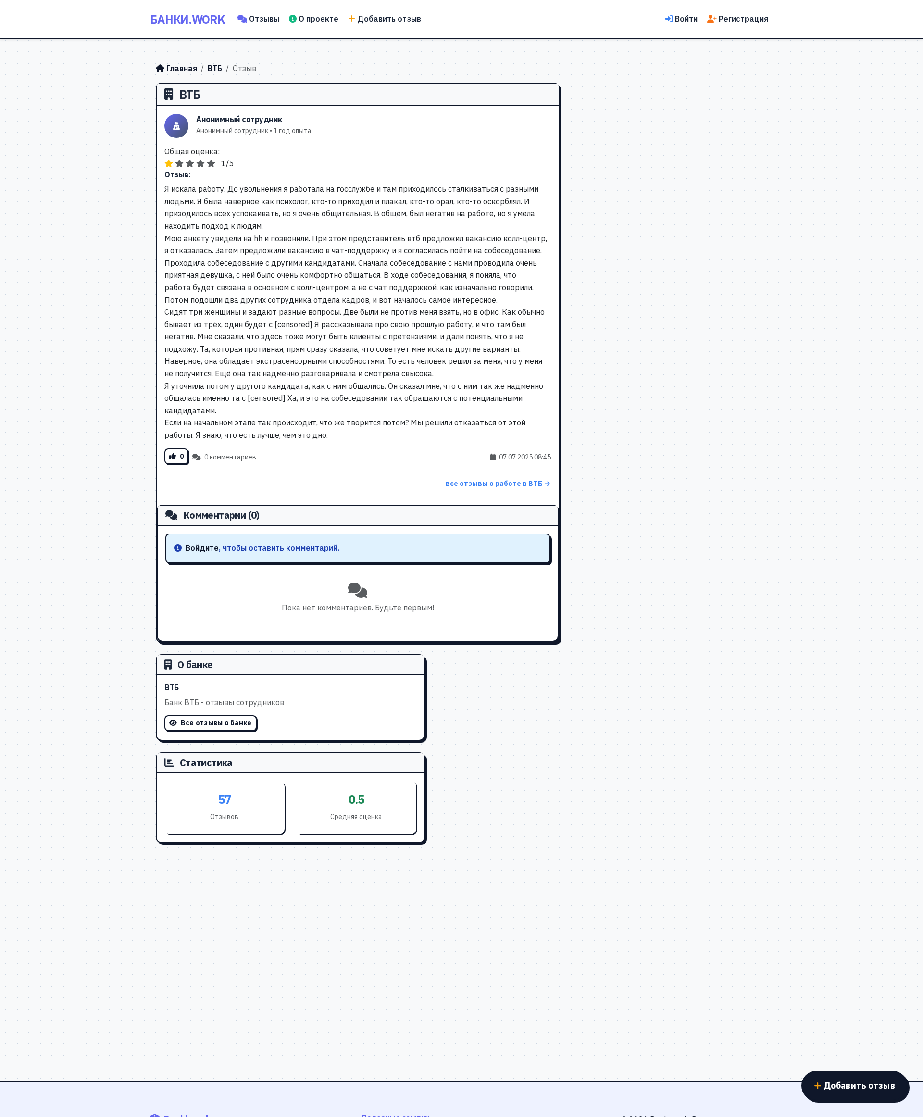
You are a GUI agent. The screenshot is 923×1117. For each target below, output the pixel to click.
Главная (181, 68)
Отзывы (264, 19)
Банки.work (187, 19)
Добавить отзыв (389, 19)
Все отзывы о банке (215, 723)
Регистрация (743, 19)
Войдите (202, 548)
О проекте (318, 19)
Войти (686, 19)
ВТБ (215, 68)
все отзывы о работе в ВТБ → (498, 483)
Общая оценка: (192, 151)
